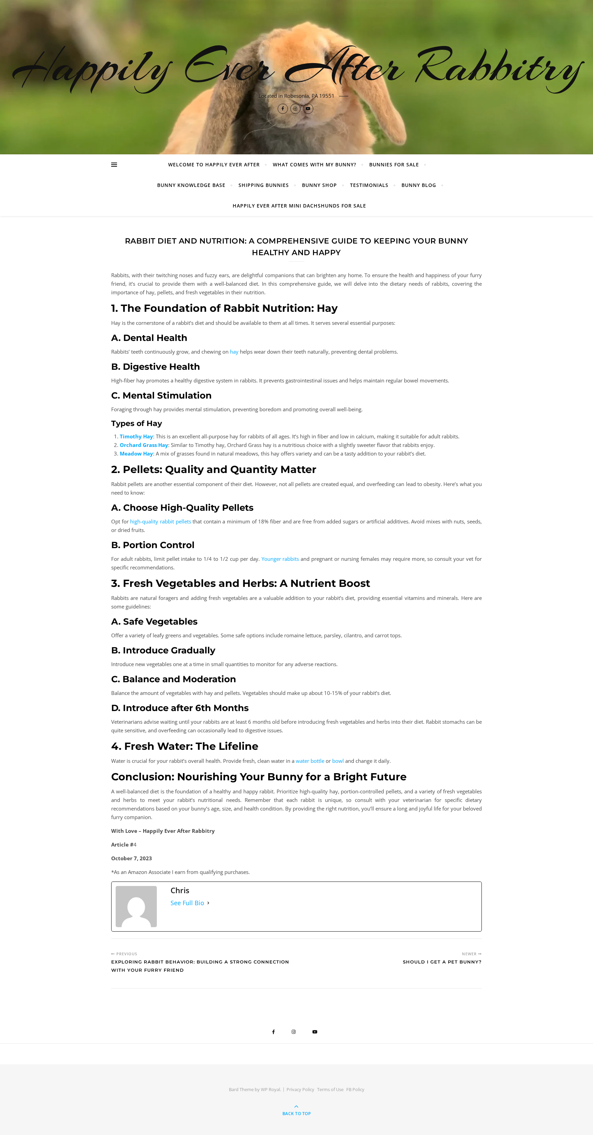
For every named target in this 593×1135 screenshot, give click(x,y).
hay (234, 351)
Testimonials (369, 185)
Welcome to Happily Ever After (214, 164)
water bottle (310, 760)
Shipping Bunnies (264, 185)
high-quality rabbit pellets (160, 521)
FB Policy (355, 1089)
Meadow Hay (136, 453)
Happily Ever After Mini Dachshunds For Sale (299, 205)
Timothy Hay (136, 436)
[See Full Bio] (208, 903)
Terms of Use (330, 1089)
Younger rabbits (280, 558)
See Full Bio (187, 903)
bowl (338, 760)
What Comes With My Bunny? (314, 164)
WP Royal (270, 1089)
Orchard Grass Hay (144, 444)
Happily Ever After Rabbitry (296, 66)
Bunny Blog (419, 185)
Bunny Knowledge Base (191, 185)
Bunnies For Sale (394, 164)
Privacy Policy (300, 1089)
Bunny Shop (319, 185)
